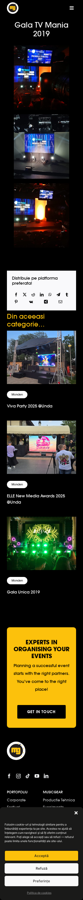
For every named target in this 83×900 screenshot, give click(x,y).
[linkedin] (46, 776)
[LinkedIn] (42, 294)
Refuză (41, 868)
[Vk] (31, 301)
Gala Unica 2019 (23, 592)
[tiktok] (27, 776)
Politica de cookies (39, 892)
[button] (76, 813)
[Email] (60, 301)
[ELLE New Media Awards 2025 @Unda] (41, 424)
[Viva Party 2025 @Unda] (41, 334)
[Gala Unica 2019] (41, 520)
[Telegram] (58, 294)
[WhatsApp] (50, 294)
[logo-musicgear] (12, 4)
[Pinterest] (16, 301)
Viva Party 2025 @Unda (29, 406)
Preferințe (41, 881)
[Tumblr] (67, 294)
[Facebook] (16, 294)
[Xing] (46, 301)
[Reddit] (33, 294)
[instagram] (18, 776)
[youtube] (37, 776)
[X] (25, 294)
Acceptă (41, 856)
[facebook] (9, 776)
